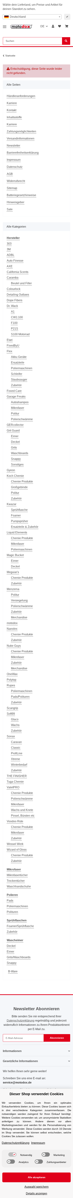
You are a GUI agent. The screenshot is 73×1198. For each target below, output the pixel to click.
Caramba (12, 277)
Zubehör (16, 385)
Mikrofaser (17, 407)
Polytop (11, 679)
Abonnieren (57, 1037)
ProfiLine (16, 753)
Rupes (11, 685)
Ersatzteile (17, 362)
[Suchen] (66, 41)
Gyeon (11, 470)
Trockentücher (16, 880)
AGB (10, 173)
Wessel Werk (15, 843)
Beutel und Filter (21, 283)
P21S (14, 328)
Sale (10, 209)
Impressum (14, 159)
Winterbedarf (19, 764)
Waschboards (19, 453)
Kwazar (11, 504)
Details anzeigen (36, 1193)
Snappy (16, 458)
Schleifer (16, 373)
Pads (10, 900)
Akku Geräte (19, 356)
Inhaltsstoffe (14, 117)
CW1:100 (17, 317)
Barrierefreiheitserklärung (23, 152)
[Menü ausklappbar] (4, 25)
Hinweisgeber (15, 202)
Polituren (12, 911)
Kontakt (11, 110)
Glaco (14, 719)
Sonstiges (17, 464)
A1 (13, 311)
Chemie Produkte (22, 481)
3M (9, 249)
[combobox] (32, 16)
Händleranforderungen (21, 96)
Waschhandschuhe (19, 886)
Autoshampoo (20, 402)
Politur (15, 413)
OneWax (12, 674)
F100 (14, 322)
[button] (53, 26)
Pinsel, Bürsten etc (23, 815)
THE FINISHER (17, 775)
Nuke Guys (14, 645)
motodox (12, 623)
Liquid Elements (17, 532)
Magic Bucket (15, 555)
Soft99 (11, 713)
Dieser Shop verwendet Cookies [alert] (36, 1094)
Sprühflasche (19, 509)
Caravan (16, 742)
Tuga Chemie (15, 781)
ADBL (10, 254)
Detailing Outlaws (18, 294)
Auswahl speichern (36, 1186)
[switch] (12, 1154)
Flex (9, 351)
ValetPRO (13, 787)
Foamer (16, 515)
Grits (14, 447)
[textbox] (32, 17)
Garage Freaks (16, 396)
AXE (10, 266)
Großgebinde (19, 487)
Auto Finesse (15, 260)
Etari (10, 339)
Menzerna (13, 589)
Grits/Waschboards (18, 957)
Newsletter (13, 145)
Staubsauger (19, 379)
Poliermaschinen (21, 368)
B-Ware (13, 971)
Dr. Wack (12, 305)
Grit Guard (13, 430)
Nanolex (12, 628)
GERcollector (15, 424)
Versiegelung (19, 600)
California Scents (17, 271)
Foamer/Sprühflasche (20, 926)
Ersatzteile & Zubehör (24, 526)
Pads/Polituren (20, 696)
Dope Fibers (14, 300)
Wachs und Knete (22, 809)
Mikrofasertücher (17, 875)
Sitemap (12, 188)
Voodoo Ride (15, 821)
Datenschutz (15, 166)
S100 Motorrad (20, 334)
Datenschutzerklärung (20, 1020)
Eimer (14, 436)
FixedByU (13, 345)
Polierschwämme (22, 419)
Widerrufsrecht (16, 180)
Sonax (11, 736)
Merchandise (19, 617)
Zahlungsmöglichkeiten (21, 131)
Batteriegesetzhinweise (21, 195)
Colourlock (13, 288)
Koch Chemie (15, 475)
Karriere (12, 103)
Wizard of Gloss (17, 849)
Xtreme (15, 758)
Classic (15, 747)
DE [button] (42, 26)
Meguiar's (13, 572)
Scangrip (12, 708)
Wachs (15, 725)
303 (9, 243)
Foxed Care (14, 390)
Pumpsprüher (19, 521)
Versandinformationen (20, 138)
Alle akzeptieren (36, 1177)
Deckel (15, 441)
